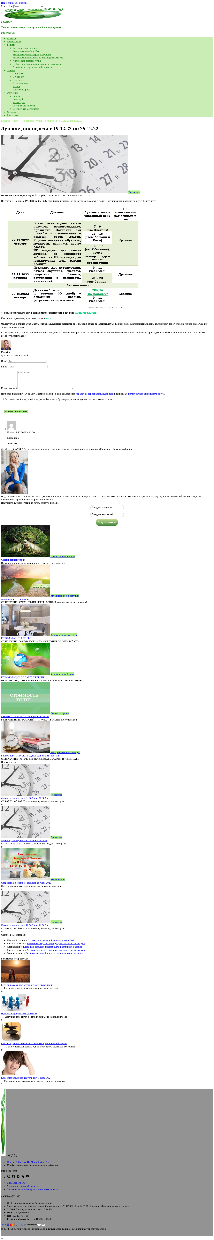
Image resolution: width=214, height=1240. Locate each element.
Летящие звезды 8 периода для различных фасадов (56, 943)
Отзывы (11, 112)
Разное (16, 86)
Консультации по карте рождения (32, 54)
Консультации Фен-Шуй (26, 51)
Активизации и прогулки (27, 60)
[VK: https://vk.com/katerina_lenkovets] (22, 1177)
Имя (4, 361)
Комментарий (9, 388)
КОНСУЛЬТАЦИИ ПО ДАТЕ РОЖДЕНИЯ (22, 677)
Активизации (20, 83)
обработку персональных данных (94, 393)
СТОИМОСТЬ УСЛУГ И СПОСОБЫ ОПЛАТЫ (25, 716)
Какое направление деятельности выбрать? (25, 1077)
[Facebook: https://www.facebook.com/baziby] (13, 1177)
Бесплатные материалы (26, 108)
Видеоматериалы (22, 89)
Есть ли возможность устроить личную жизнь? (27, 984)
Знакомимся (14, 41)
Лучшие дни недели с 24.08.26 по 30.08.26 (24, 798)
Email (4, 366)
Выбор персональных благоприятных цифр (37, 64)
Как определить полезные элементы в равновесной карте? (34, 1043)
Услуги (11, 44)
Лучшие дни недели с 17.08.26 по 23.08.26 (24, 840)
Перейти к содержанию (14, 2)
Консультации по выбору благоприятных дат (38, 57)
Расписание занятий (24, 105)
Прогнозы (18, 80)
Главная (11, 38)
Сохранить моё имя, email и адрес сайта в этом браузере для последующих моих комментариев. (59, 399)
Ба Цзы (22, 1162)
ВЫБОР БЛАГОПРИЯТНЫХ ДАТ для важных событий (30, 755)
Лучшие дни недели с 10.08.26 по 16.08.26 (24, 925)
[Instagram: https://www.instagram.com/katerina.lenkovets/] (8, 1177)
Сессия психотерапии (25, 48)
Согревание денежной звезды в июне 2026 (51, 940)
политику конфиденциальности (146, 393)
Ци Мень (32, 1162)
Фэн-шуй (18, 99)
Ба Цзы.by (6, 21)
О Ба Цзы (18, 73)
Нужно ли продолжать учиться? (19, 1013)
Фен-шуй (12, 1162)
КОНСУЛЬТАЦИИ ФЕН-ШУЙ (16, 638)
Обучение (12, 92)
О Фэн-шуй (19, 76)
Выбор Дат (44, 1162)
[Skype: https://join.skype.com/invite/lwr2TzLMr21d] (18, 1177)
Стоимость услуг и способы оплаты (32, 67)
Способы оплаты (16, 1182)
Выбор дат (19, 102)
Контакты (12, 115)
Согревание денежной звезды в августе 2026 (26, 882)
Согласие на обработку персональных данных (32, 1189)
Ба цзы (16, 96)
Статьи (11, 70)
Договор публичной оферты (22, 1186)
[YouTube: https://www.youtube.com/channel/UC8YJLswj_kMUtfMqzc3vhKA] (27, 1177)
